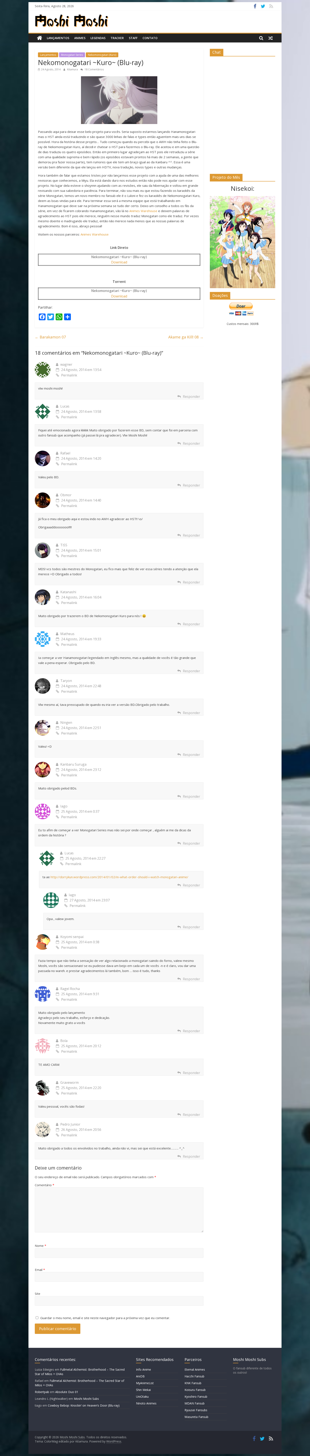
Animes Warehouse (143, 211)
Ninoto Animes (146, 1403)
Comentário (44, 1185)
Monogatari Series (72, 55)
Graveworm (69, 1082)
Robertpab (42, 1392)
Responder (191, 396)
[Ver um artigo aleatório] (270, 38)
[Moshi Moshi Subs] (39, 38)
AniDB (140, 1376)
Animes (79, 38)
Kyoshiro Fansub (196, 1397)
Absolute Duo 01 (66, 1392)
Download (119, 262)
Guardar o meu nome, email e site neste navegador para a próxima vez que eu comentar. (105, 1318)
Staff (133, 38)
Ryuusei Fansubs (196, 1410)
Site (37, 1293)
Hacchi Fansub (194, 1376)
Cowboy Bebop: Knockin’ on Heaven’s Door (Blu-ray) (84, 1405)
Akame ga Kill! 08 (186, 336)
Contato (150, 38)
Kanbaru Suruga (73, 764)
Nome (40, 1245)
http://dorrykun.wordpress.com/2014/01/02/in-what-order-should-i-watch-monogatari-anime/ (119, 877)
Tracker (117, 38)
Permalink (69, 375)
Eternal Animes (195, 1369)
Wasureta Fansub (196, 1417)
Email (40, 1270)
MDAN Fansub (195, 1403)
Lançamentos (58, 38)
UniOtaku (142, 1397)
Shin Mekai (143, 1390)
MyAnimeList (145, 1383)
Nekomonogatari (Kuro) (102, 55)
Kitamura (72, 69)
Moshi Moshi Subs (86, 1399)
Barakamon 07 (50, 336)
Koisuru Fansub (195, 1390)
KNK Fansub (193, 1383)
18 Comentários (94, 69)
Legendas (97, 38)
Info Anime (143, 1369)
